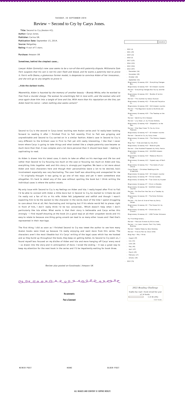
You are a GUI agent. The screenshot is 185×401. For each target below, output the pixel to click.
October (132, 77)
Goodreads (74, 265)
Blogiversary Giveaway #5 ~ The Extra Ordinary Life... (145, 197)
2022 (129, 49)
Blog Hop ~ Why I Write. (137, 234)
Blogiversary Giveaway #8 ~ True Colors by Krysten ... (147, 180)
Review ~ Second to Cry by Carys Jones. (142, 135)
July (130, 241)
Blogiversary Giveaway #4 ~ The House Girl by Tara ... (145, 206)
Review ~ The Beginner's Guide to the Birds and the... (145, 109)
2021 (129, 52)
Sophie (132, 292)
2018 (129, 58)
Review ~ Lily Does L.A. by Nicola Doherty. (144, 121)
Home (69, 367)
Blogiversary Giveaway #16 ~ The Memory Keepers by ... (146, 139)
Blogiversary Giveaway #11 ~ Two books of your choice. (145, 166)
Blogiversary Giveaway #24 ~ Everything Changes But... (146, 83)
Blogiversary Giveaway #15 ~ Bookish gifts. (144, 145)
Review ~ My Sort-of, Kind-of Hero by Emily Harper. (144, 201)
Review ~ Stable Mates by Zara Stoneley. (143, 229)
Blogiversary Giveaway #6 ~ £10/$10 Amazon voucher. (144, 188)
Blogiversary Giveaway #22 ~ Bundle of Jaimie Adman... (145, 95)
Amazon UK (34, 54)
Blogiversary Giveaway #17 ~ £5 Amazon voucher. (146, 133)
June (130, 244)
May (130, 246)
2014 (129, 69)
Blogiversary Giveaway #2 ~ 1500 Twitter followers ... (147, 215)
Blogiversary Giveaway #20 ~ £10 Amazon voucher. (146, 106)
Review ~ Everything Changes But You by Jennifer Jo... (146, 90)
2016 (129, 63)
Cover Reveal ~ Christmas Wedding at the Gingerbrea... (143, 170)
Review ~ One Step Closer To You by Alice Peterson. (143, 129)
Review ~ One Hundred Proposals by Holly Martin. (146, 148)
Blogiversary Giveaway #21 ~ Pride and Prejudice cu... (146, 102)
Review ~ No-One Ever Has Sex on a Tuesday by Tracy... (146, 192)
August (131, 238)
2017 (128, 60)
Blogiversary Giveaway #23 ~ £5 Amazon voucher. (146, 87)
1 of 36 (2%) (153, 297)
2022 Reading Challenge (145, 287)
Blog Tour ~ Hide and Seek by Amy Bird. (143, 143)
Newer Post (25, 367)
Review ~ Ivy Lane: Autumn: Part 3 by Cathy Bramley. (144, 225)
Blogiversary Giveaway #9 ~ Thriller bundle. (144, 177)
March (131, 252)
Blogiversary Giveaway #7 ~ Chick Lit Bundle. (145, 184)
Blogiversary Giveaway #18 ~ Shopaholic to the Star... (145, 124)
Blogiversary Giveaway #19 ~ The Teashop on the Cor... (146, 114)
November (132, 74)
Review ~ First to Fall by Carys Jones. (142, 232)
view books (158, 300)
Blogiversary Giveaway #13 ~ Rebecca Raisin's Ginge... (145, 156)
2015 (129, 66)
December (132, 71)
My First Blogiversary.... (137, 219)
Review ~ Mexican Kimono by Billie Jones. (144, 221)
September (132, 80)
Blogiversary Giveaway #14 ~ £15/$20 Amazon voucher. (145, 152)
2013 (129, 261)
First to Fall (68, 134)
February (132, 255)
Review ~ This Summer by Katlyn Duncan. (143, 99)
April (130, 249)
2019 (129, 55)
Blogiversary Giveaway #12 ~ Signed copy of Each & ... (146, 161)
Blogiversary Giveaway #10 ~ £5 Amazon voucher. (146, 174)
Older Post (113, 367)
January (131, 258)
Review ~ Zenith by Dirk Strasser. (140, 118)
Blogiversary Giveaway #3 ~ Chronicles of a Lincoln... (144, 210)
